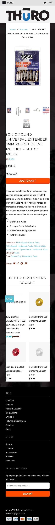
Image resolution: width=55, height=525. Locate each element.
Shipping (10, 416)
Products (24, 29)
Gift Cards (10, 460)
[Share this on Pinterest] (21, 263)
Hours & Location (14, 408)
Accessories (11, 452)
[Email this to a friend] (25, 263)
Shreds (9, 249)
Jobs (8, 429)
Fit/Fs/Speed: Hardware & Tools (19, 246)
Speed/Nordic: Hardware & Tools (34, 249)
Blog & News (11, 412)
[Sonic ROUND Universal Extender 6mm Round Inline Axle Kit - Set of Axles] (28, 66)
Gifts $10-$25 (39, 246)
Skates (16, 249)
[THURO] (28, 14)
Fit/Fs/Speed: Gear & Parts (27, 242)
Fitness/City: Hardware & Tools (24, 256)
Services (9, 456)
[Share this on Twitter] (14, 263)
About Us (10, 424)
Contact (9, 404)
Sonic (12, 158)
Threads (9, 448)
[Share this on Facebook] (17, 263)
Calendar (10, 400)
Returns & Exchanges (16, 420)
